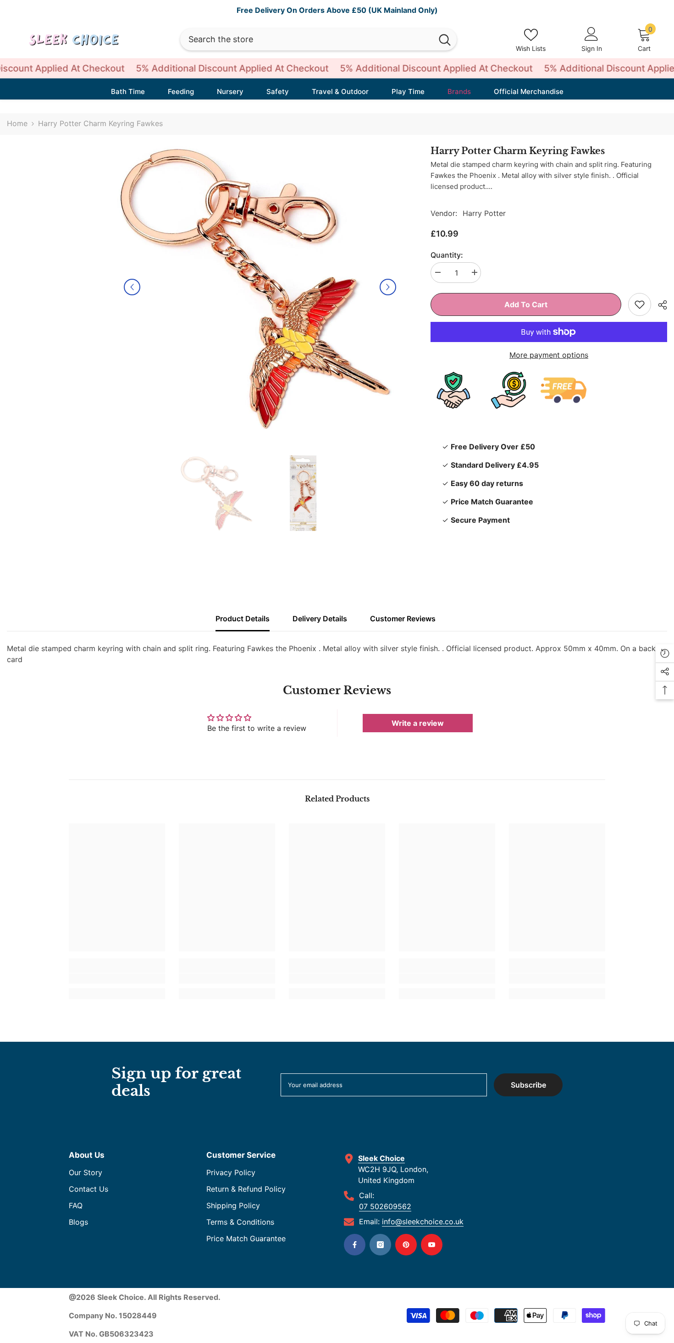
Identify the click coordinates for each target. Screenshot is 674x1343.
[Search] (318, 39)
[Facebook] (354, 1244)
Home (17, 123)
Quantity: (447, 255)
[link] (117, 978)
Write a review (418, 723)
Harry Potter (484, 213)
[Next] (388, 287)
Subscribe (528, 1084)
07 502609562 (385, 1206)
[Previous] (132, 287)
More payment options (548, 354)
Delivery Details (320, 618)
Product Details (242, 618)
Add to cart (525, 304)
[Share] (659, 305)
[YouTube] (431, 1244)
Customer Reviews (403, 618)
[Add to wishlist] (639, 304)
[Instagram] (380, 1244)
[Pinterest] (406, 1244)
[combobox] (306, 39)
